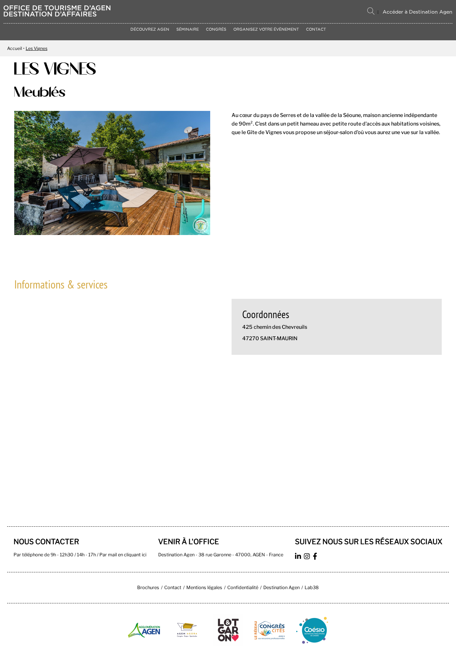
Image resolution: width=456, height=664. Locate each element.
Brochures (148, 587)
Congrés (216, 29)
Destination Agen (281, 587)
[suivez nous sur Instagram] (308, 557)
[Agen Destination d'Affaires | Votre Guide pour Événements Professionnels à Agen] (57, 14)
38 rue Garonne (214, 554)
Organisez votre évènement (266, 29)
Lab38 (312, 587)
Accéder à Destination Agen (417, 12)
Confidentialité (242, 587)
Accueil (14, 48)
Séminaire (187, 29)
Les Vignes (36, 48)
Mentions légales (204, 587)
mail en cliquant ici (127, 554)
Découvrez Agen (149, 29)
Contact (316, 29)
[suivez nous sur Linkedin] (299, 557)
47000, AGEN (250, 554)
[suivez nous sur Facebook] (316, 557)
